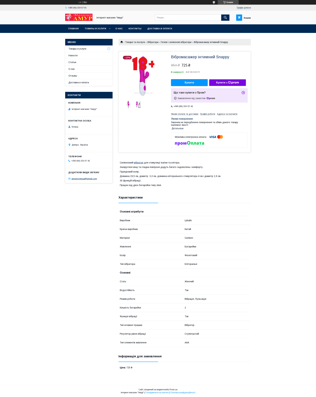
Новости (73, 55)
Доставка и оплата (159, 28)
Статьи (72, 62)
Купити (189, 82)
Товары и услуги (95, 28)
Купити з (221, 82)
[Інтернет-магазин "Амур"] (78, 20)
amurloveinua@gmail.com (84, 178)
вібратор (138, 162)
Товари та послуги (135, 42)
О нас (119, 28)
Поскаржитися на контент (157, 392)
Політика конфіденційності (182, 392)
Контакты (135, 28)
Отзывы (72, 75)
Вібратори (152, 42)
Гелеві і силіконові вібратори (176, 42)
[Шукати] (225, 17)
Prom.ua (173, 389)
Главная (73, 28)
